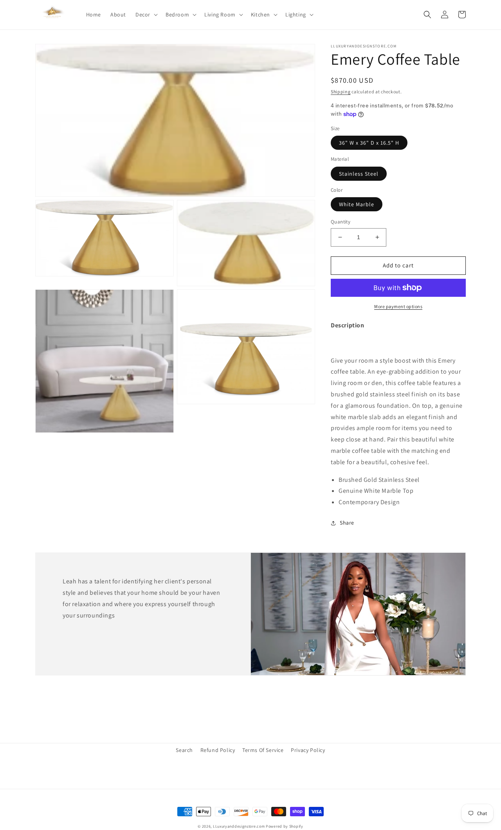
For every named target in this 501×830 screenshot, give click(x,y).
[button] (146, 14)
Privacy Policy (308, 750)
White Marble (356, 204)
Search (184, 750)
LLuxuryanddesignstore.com (239, 826)
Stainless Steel (358, 173)
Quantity (340, 221)
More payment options (398, 306)
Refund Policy (217, 750)
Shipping (341, 91)
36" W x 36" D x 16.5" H (369, 142)
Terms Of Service (263, 750)
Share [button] (347, 522)
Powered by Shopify (284, 826)
